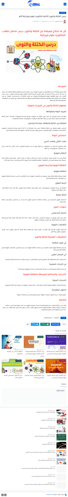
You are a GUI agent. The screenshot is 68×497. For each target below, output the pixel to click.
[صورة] (61, 413)
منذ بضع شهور (51, 482)
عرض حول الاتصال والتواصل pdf (46, 460)
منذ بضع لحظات (61, 349)
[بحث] (3, 4)
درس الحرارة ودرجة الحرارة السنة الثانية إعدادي (43, 476)
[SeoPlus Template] (66, 495)
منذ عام (52, 466)
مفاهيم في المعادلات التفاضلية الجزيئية (45, 436)
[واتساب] (2, 495)
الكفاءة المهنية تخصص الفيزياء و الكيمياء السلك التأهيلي (40, 452)
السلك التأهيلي (48, 317)
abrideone (49, 494)
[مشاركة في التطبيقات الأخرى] (28, 324)
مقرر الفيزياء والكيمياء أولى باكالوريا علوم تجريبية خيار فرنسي (40, 484)
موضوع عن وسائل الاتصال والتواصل (45, 412)
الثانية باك (62, 12)
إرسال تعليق (60, 390)
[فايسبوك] (5, 495)
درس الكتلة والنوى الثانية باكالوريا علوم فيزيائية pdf (34, 377)
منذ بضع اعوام (51, 410)
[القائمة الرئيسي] (65, 4)
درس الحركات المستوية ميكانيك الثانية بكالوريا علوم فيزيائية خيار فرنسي (34, 354)
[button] (55, 324)
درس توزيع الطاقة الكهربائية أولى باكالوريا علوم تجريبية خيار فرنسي (38, 468)
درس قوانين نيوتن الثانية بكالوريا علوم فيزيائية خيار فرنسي (56, 377)
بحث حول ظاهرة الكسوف (48, 444)
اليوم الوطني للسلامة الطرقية (47, 428)
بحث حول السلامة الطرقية (48, 420)
